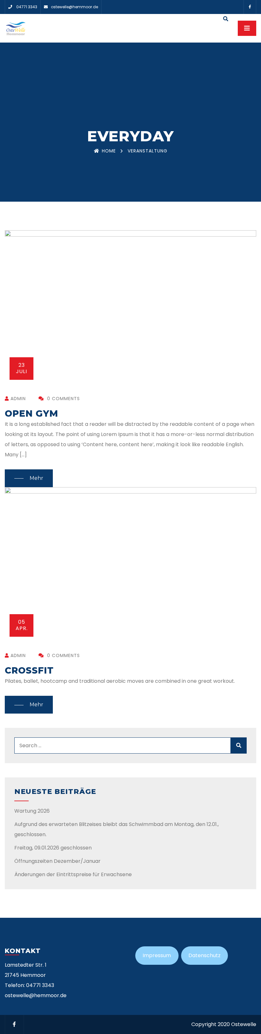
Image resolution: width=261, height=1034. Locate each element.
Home (109, 151)
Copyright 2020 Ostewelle (223, 1024)
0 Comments (63, 398)
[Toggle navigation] (247, 28)
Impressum (157, 955)
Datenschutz (204, 955)
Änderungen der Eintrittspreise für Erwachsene (73, 874)
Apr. (22, 625)
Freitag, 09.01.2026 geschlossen (53, 847)
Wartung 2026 (32, 811)
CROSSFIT (29, 670)
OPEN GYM (31, 413)
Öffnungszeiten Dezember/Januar (57, 861)
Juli (21, 368)
